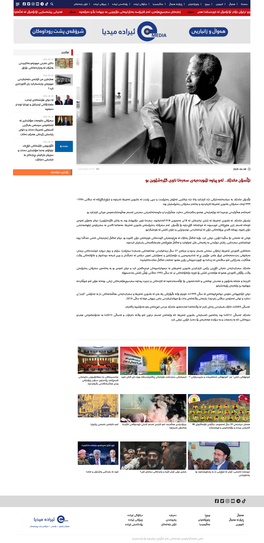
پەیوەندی (171, 520)
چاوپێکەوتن (193, 4)
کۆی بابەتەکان (81, 4)
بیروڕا (207, 4)
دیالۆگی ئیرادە (140, 4)
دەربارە (172, 515)
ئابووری (219, 4)
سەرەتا (244, 4)
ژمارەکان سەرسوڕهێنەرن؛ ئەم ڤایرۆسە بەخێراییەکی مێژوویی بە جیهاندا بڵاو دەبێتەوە (170, 12)
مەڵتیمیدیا (158, 4)
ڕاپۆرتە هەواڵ (175, 4)
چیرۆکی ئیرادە (99, 4)
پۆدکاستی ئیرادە (120, 4)
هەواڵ (232, 4)
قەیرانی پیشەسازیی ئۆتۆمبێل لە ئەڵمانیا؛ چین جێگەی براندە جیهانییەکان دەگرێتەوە (54, 12)
